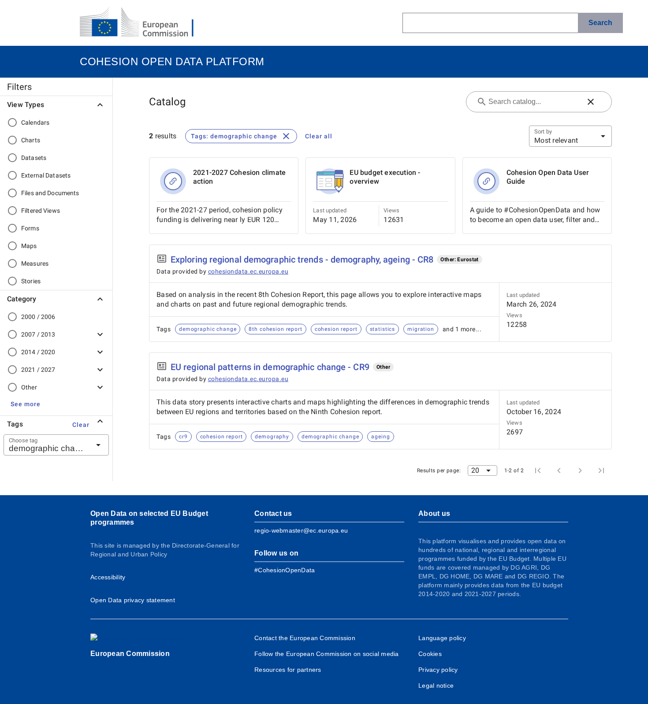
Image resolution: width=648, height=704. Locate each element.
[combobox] (45, 445)
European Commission (130, 653)
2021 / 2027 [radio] (38, 369)
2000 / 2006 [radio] (38, 316)
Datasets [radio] (33, 157)
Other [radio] (29, 387)
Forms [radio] (30, 228)
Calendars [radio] (35, 122)
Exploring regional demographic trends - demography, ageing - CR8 (302, 259)
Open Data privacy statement (132, 600)
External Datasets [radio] (46, 175)
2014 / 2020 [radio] (38, 352)
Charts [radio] (30, 140)
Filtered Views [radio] (40, 210)
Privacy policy (438, 669)
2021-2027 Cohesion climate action (239, 176)
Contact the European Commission (304, 637)
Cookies (430, 653)
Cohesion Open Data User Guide (547, 176)
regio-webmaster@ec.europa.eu (301, 530)
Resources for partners (287, 669)
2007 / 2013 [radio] (38, 334)
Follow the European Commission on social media (326, 653)
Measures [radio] (34, 263)
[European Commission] (144, 23)
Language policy (442, 637)
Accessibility (107, 577)
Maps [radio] (29, 245)
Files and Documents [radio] (50, 192)
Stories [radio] (31, 281)
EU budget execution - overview (385, 176)
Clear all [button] (318, 136)
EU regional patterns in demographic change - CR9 (270, 367)
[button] (25, 404)
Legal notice (436, 685)
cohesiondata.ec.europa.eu (248, 271)
